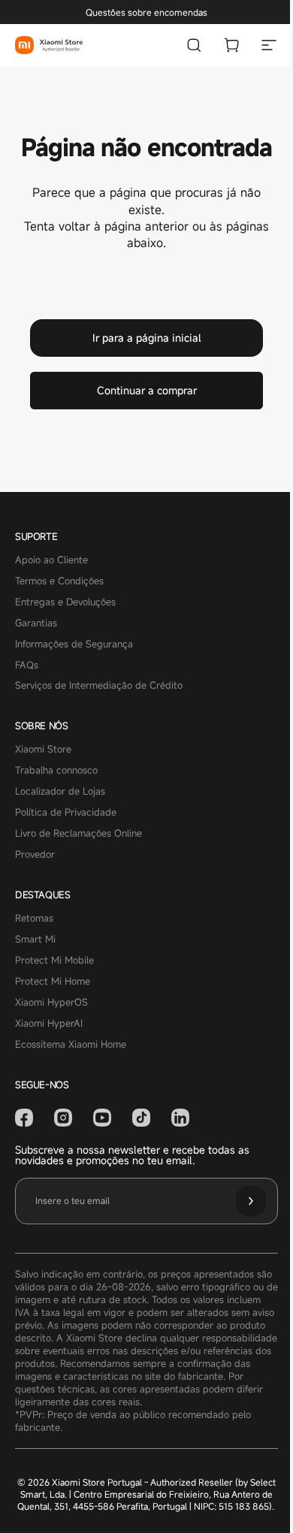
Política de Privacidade (65, 813)
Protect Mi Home (52, 982)
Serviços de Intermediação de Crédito (99, 686)
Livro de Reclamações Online (78, 834)
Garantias (36, 623)
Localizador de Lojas (60, 792)
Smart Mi (35, 940)
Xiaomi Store (43, 750)
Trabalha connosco (56, 771)
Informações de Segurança (74, 644)
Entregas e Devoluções (65, 602)
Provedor (35, 855)
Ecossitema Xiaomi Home (70, 1045)
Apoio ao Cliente (51, 560)
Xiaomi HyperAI (49, 1024)
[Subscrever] (251, 1201)
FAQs (26, 665)
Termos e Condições (59, 581)
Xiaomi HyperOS (51, 1003)
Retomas (34, 919)
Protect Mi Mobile (54, 961)
